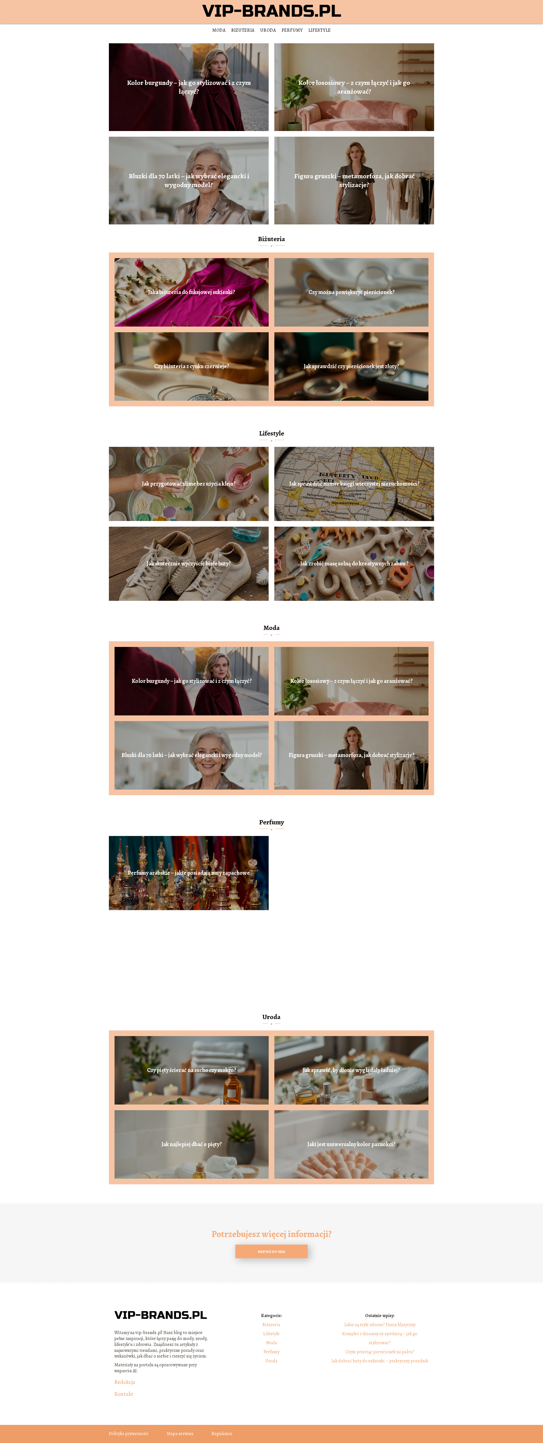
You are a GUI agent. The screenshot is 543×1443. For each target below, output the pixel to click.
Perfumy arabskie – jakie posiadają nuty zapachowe (189, 873)
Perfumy (292, 30)
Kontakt (123, 1394)
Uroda (268, 30)
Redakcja (124, 1382)
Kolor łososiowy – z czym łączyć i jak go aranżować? (354, 87)
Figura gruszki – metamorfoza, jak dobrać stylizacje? (354, 180)
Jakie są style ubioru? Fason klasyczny (379, 1325)
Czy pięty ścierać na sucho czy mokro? (191, 1070)
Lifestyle (320, 30)
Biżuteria (243, 30)
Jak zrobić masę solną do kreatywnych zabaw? (354, 563)
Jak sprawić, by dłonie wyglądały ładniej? (351, 1070)
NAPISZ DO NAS (271, 1251)
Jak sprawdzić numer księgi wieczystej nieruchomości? (354, 484)
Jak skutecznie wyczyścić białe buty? (189, 563)
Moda (219, 30)
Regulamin (222, 1434)
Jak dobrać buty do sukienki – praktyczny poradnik (379, 1361)
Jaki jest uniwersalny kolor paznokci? (351, 1144)
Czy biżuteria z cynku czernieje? (191, 366)
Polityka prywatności (128, 1434)
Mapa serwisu (180, 1434)
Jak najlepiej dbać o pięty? (191, 1144)
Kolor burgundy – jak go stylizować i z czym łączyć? (189, 87)
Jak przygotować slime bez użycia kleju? (189, 484)
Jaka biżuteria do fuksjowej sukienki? (191, 292)
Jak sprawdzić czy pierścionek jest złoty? (351, 366)
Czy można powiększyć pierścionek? (352, 292)
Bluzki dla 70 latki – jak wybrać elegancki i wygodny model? (189, 180)
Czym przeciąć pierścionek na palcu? (379, 1352)
